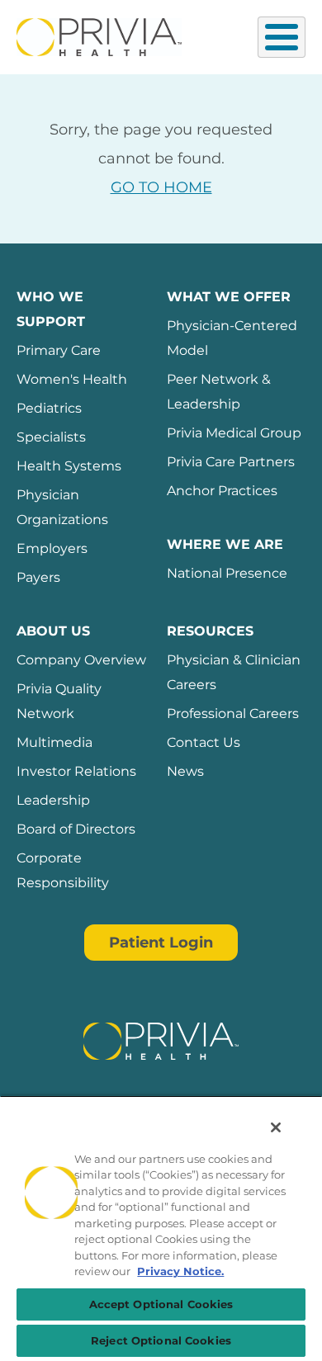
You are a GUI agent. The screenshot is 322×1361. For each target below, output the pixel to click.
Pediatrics (49, 408)
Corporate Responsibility (63, 870)
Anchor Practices (222, 491)
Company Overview (81, 660)
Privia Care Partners (231, 462)
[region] (161, 1228)
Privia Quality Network (59, 701)
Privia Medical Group (234, 433)
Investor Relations (76, 771)
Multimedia (54, 742)
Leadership (53, 800)
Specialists (51, 437)
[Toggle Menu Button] (281, 37)
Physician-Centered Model (232, 338)
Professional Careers (233, 713)
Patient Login (161, 942)
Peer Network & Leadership (219, 391)
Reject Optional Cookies (161, 1340)
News (185, 771)
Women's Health (72, 379)
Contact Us (203, 742)
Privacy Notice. (180, 1271)
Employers (52, 548)
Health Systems (69, 466)
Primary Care (59, 350)
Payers (38, 577)
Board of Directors (76, 829)
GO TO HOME (161, 187)
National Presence (227, 573)
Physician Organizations (62, 507)
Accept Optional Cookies (161, 1304)
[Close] (276, 1127)
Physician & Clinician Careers (234, 672)
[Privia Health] (99, 35)
